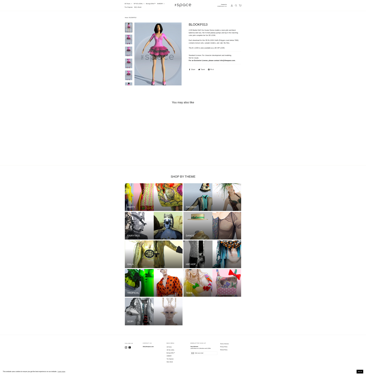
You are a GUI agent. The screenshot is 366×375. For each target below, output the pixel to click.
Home (126, 17)
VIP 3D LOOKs (138, 3)
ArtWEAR (160, 3)
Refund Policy (223, 349)
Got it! (360, 371)
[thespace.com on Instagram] (126, 347)
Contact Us (224, 4)
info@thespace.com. (228, 60)
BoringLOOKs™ (151, 3)
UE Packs (127, 3)
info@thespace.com (222, 6)
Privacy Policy (223, 346)
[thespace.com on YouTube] (130, 347)
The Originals (128, 7)
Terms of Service (224, 343)
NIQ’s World (137, 7)
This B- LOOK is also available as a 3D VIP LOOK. (207, 48)
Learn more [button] (61, 371)
